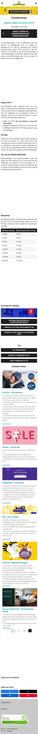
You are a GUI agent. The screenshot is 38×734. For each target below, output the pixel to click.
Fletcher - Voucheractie (12, 392)
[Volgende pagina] (30, 630)
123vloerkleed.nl (6, 702)
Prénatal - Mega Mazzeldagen (15, 563)
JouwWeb (9, 731)
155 (24, 631)
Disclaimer (4, 709)
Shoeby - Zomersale (11, 447)
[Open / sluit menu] (36, 3)
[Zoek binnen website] (2, 3)
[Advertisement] (19, 80)
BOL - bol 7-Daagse (10, 517)
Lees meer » (6, 424)
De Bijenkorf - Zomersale (13, 483)
